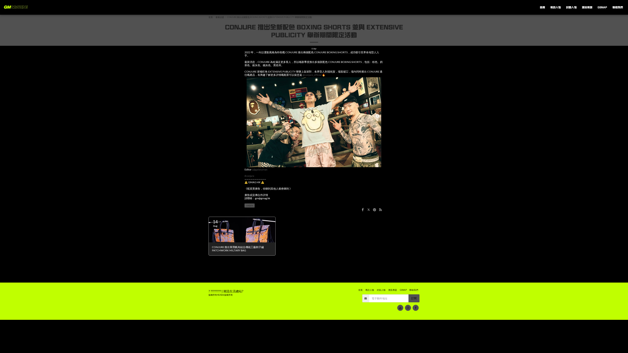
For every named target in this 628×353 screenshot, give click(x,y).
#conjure (249, 175)
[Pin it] (374, 209)
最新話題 (220, 17)
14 (215, 223)
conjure (249, 205)
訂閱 (414, 298)
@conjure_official (312, 74)
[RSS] (381, 209)
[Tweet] (369, 209)
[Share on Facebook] (363, 209)
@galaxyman (260, 169)
